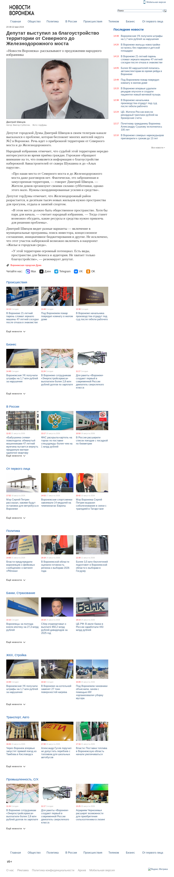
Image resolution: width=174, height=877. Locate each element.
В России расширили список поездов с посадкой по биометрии (92, 440)
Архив (82, 870)
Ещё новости (14, 331)
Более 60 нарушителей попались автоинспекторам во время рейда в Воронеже (141, 71)
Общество (34, 21)
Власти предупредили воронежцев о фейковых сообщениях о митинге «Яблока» (20, 566)
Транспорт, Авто (17, 717)
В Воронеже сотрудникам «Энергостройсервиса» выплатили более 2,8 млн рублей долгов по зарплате (57, 380)
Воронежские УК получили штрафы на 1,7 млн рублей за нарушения (22, 378)
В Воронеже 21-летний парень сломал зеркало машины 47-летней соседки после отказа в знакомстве (22, 318)
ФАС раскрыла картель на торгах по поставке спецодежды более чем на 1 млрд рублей (56, 442)
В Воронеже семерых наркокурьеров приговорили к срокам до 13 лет (142, 137)
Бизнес (130, 21)
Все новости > (158, 148)
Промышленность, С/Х (22, 779)
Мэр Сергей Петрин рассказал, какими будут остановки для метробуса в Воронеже (22, 504)
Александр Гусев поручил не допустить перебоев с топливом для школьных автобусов (56, 753)
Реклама (23, 870)
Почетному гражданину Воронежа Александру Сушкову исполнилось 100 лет (141, 126)
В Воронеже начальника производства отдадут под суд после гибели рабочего (92, 316)
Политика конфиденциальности (53, 870)
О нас (10, 870)
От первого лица (152, 21)
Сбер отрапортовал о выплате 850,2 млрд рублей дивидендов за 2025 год (54, 628)
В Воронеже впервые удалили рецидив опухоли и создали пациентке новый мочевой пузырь (141, 91)
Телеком (113, 21)
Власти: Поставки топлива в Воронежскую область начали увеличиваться (91, 751)
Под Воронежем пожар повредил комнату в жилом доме (57, 316)
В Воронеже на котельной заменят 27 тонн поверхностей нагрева (56, 688)
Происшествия (92, 21)
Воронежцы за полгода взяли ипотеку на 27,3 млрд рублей (22, 626)
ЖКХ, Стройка (16, 655)
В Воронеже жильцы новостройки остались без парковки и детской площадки (140, 47)
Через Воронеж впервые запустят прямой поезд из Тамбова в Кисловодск (21, 751)
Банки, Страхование (20, 593)
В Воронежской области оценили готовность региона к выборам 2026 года (55, 566)
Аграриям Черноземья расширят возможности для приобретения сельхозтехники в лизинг (90, 815)
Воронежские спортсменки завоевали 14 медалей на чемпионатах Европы (56, 502)
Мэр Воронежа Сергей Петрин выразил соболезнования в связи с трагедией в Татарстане (91, 504)
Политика (53, 21)
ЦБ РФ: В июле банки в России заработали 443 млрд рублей (89, 626)
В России (71, 21)
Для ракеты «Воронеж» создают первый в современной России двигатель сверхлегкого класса (90, 381)
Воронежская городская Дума (26, 265)
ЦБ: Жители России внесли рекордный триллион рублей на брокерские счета (139, 114)
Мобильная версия (156, 2)
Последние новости (129, 29)
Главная (15, 21)
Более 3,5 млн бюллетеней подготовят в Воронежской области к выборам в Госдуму (92, 566)
